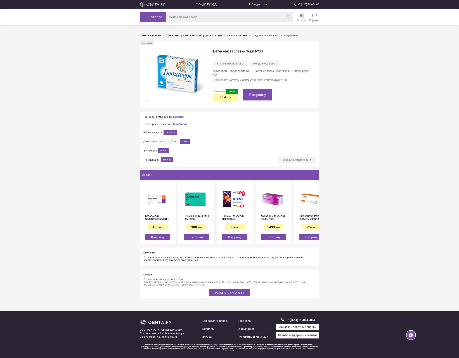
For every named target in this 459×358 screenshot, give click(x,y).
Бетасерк (178, 116)
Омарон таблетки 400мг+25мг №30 (309, 217)
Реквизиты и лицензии (253, 337)
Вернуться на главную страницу (152, 4)
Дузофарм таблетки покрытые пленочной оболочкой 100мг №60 (273, 217)
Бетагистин (180, 124)
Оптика (207, 337)
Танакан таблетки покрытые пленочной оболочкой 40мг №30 (234, 217)
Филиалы (208, 329)
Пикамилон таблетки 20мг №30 (196, 217)
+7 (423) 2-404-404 (308, 4)
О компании (246, 329)
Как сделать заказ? (215, 321)
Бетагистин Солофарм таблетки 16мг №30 (157, 217)
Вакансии (244, 321)
